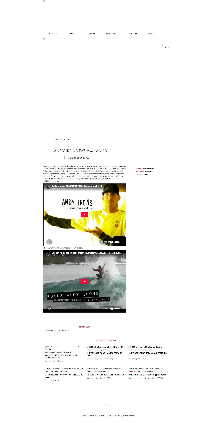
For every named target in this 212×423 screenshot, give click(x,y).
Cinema (71, 34)
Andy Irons (144, 174)
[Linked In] (65, 143)
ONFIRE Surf (148, 171)
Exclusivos (52, 34)
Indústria (132, 34)
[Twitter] (59, 143)
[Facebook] (54, 143)
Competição (111, 34)
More (150, 34)
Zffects (132, 415)
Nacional (151, 169)
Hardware (90, 34)
